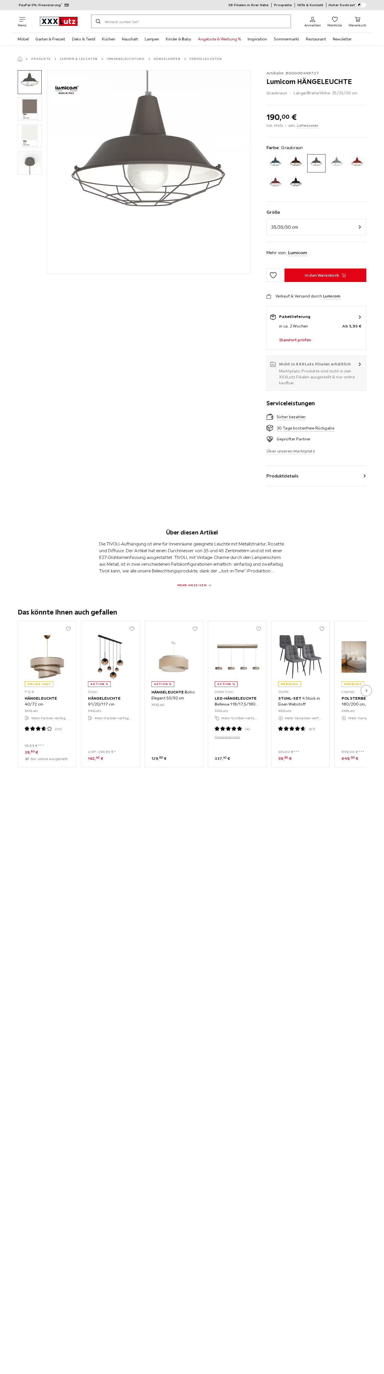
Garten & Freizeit (50, 39)
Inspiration (257, 39)
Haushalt (130, 39)
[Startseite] (20, 59)
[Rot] (357, 163)
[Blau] (275, 163)
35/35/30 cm (284, 227)
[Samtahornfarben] (275, 184)
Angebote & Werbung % (219, 39)
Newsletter (342, 39)
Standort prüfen (295, 339)
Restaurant (316, 39)
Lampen (152, 39)
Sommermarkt (286, 39)
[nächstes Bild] (366, 690)
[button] (30, 82)
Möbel (23, 39)
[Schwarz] (296, 184)
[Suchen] (98, 21)
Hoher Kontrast (342, 5)
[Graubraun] (316, 163)
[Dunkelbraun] (296, 163)
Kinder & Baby (178, 39)
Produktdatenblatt (227, 737)
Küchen (108, 39)
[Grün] (337, 163)
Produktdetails (282, 476)
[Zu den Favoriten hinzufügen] (273, 275)
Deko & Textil (83, 39)
